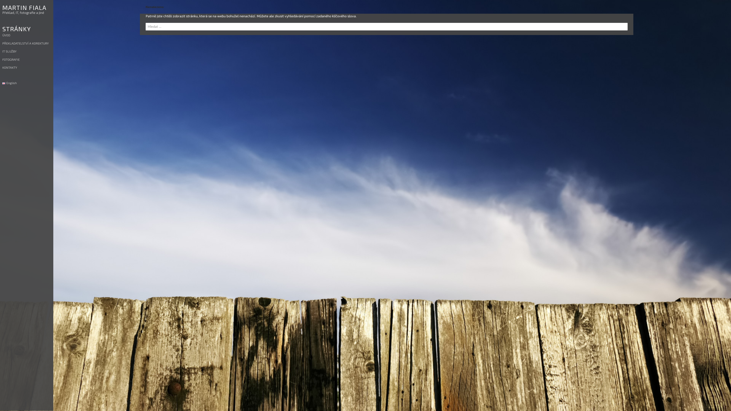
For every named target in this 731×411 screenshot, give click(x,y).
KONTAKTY (9, 67)
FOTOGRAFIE (11, 59)
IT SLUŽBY (9, 51)
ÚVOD (6, 35)
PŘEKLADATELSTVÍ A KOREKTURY (25, 43)
